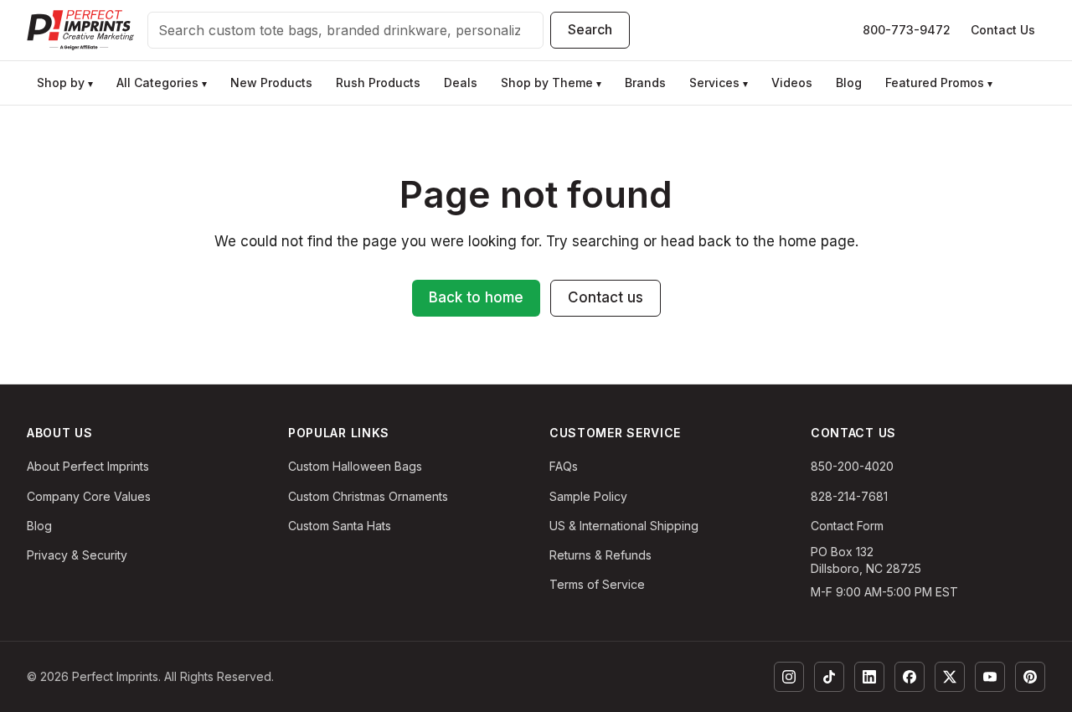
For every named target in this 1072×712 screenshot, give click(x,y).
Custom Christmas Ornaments (368, 496)
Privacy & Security (77, 555)
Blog (39, 526)
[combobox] (345, 30)
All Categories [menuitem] (161, 82)
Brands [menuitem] (645, 82)
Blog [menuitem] (849, 82)
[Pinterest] (1030, 677)
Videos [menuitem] (791, 82)
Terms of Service (597, 584)
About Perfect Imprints (88, 466)
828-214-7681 (849, 496)
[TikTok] (829, 677)
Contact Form (847, 526)
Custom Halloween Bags (355, 466)
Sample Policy (588, 496)
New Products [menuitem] (271, 82)
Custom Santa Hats (339, 526)
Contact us (605, 297)
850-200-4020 (852, 466)
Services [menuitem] (718, 82)
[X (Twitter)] (950, 677)
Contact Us (1003, 30)
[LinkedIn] (869, 677)
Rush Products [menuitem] (378, 82)
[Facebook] (909, 677)
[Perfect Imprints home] (80, 30)
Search (590, 29)
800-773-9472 (907, 30)
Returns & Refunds (600, 555)
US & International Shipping (623, 526)
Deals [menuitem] (460, 82)
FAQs (563, 466)
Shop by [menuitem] (65, 82)
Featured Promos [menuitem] (938, 82)
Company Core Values (89, 496)
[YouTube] (990, 677)
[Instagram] (789, 677)
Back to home (476, 297)
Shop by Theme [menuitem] (551, 82)
